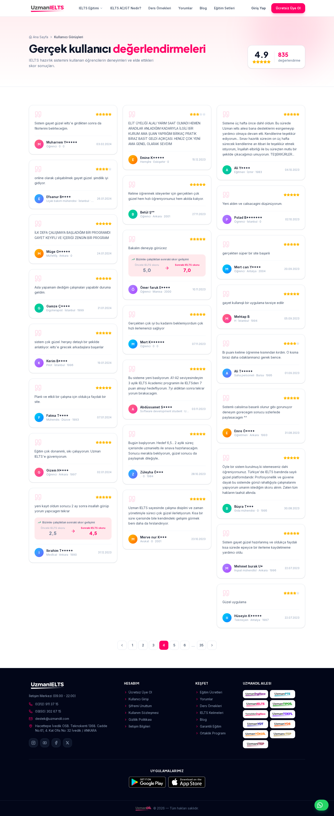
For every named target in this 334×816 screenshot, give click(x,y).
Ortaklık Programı (213, 733)
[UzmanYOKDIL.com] (255, 734)
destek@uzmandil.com (52, 719)
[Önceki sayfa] (122, 645)
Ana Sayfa (40, 37)
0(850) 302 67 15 (48, 711)
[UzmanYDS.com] (282, 724)
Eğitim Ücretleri (211, 692)
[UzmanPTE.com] (282, 694)
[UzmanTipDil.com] (282, 704)
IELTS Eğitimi (89, 8)
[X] (67, 742)
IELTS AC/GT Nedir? (125, 8)
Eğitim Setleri (224, 8)
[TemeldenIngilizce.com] (255, 714)
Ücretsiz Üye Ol (288, 8)
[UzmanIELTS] (47, 8)
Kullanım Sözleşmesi (144, 713)
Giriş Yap (258, 8)
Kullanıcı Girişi (139, 699)
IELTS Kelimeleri (211, 713)
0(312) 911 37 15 (46, 704)
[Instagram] (33, 742)
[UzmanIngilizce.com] (255, 694)
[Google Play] (147, 782)
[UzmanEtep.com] (282, 734)
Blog (203, 8)
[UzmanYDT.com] (255, 724)
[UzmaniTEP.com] (255, 744)
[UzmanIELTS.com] (255, 704)
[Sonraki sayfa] (212, 645)
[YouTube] (44, 742)
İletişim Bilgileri (139, 726)
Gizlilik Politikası (140, 719)
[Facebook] (56, 742)
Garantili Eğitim (210, 726)
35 (201, 645)
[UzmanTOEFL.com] (282, 714)
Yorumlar (185, 8)
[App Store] (186, 782)
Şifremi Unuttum (140, 706)
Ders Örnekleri (159, 8)
